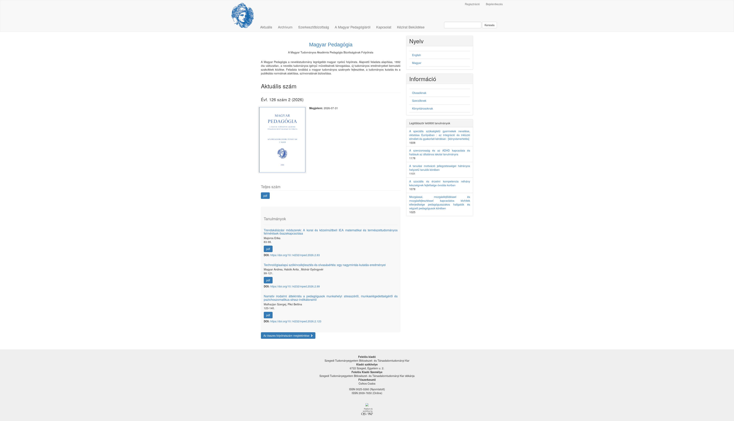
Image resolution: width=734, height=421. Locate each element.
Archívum (285, 26)
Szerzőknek (419, 100)
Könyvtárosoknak (422, 108)
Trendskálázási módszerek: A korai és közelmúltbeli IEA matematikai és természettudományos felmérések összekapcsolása (331, 232)
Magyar (416, 63)
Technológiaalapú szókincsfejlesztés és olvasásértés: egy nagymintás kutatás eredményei (325, 265)
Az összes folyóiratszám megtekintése (286, 335)
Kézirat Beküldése (411, 26)
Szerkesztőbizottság (313, 26)
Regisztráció (472, 4)
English (416, 55)
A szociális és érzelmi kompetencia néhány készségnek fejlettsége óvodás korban (439, 183)
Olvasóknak (419, 93)
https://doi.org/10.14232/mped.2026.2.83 (295, 255)
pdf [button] (265, 196)
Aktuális (266, 26)
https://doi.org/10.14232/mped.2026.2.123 (295, 321)
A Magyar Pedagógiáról (352, 26)
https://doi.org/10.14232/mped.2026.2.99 (295, 286)
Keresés (489, 25)
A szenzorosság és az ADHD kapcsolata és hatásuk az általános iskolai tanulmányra (439, 152)
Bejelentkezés (494, 4)
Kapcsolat (383, 26)
